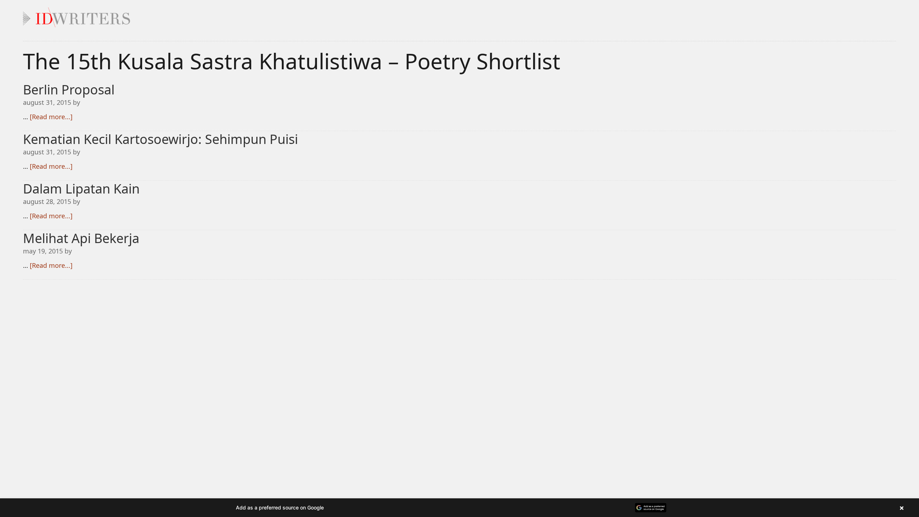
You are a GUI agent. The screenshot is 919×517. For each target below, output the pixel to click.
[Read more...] (51, 116)
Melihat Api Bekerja (81, 238)
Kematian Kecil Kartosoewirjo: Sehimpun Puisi (160, 139)
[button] (459, 507)
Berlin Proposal (69, 89)
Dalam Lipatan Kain (81, 188)
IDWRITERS (459, 16)
